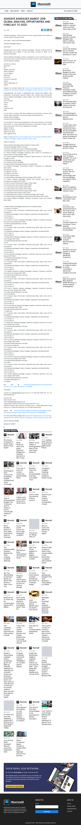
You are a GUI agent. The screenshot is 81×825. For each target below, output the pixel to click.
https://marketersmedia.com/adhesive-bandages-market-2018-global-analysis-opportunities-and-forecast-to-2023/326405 (28, 411)
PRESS (23, 11)
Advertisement (71, 809)
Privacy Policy (71, 806)
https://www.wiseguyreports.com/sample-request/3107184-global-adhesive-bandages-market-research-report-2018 (28, 89)
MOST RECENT (14, 11)
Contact (69, 811)
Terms (69, 804)
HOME (6, 11)
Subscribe (47, 812)
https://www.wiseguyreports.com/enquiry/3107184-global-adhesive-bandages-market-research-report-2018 (28, 138)
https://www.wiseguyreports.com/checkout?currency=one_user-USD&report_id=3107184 (28, 385)
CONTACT (30, 11)
